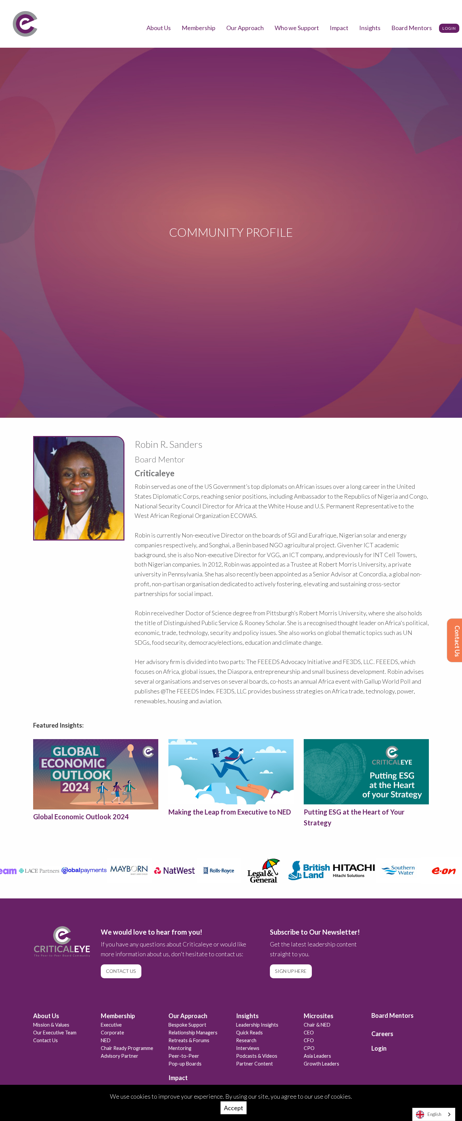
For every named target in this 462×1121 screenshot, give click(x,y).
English (434, 1114)
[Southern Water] (390, 870)
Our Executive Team (54, 1032)
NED (106, 1040)
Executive (111, 1025)
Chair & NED (317, 1025)
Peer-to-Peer (183, 1056)
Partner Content (254, 1064)
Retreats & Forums (188, 1040)
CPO (309, 1048)
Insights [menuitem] (369, 27)
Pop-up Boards (185, 1064)
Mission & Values (51, 1025)
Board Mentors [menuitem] (411, 27)
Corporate (112, 1032)
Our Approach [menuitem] (245, 27)
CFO (309, 1040)
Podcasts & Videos (256, 1056)
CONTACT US (121, 971)
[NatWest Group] (165, 870)
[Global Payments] (75, 870)
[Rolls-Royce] (210, 870)
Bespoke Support (187, 1025)
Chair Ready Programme (127, 1048)
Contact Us (457, 641)
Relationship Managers (192, 1032)
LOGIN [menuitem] (449, 28)
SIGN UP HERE (290, 971)
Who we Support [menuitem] (297, 27)
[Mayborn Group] (120, 870)
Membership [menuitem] (198, 27)
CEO (309, 1032)
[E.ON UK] (435, 870)
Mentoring (179, 1048)
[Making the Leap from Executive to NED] (231, 772)
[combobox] (433, 1114)
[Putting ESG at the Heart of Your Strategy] (366, 772)
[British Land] (300, 870)
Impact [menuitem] (339, 27)
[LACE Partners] (30, 870)
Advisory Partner (119, 1056)
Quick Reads (249, 1032)
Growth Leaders (321, 1064)
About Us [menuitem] (158, 27)
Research (246, 1040)
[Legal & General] (255, 870)
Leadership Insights (257, 1025)
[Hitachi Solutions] (345, 870)
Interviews (247, 1048)
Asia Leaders (317, 1056)
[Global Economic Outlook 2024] (95, 774)
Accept (233, 1108)
